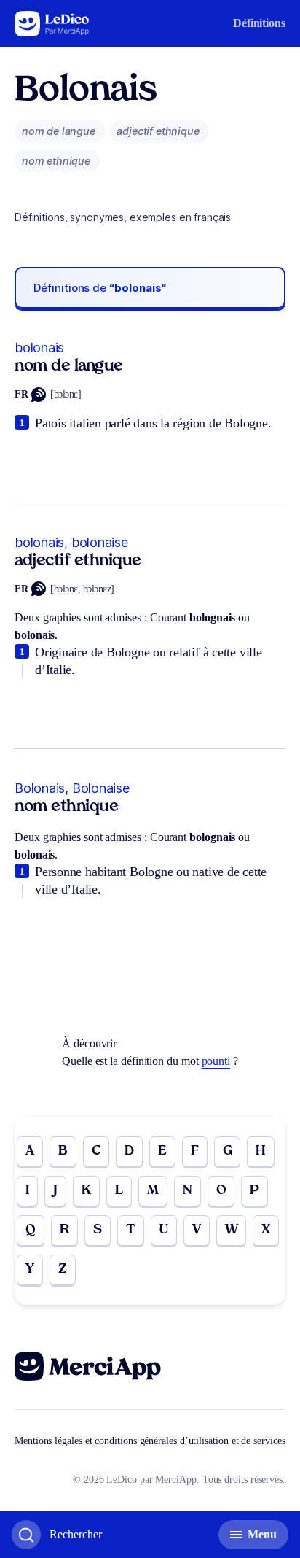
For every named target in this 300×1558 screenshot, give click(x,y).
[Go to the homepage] (52, 23)
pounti (216, 1061)
